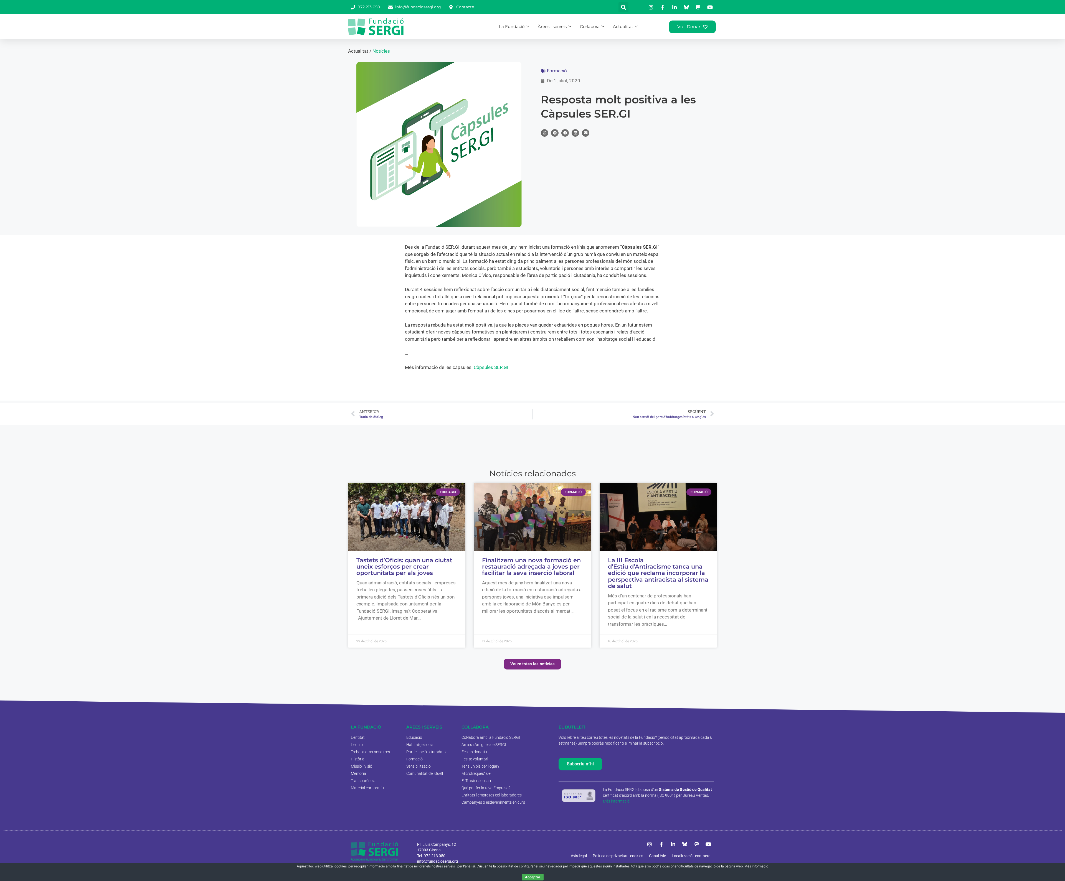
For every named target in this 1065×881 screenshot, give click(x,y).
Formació (557, 70)
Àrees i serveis (552, 26)
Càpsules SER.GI (491, 367)
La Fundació (511, 26)
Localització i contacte (691, 856)
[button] (623, 7)
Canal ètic (657, 856)
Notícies (381, 51)
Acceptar (532, 877)
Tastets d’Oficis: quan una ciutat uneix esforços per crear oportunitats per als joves (404, 567)
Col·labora (590, 26)
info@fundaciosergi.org (437, 861)
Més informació (616, 801)
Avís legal (579, 856)
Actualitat (623, 26)
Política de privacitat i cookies (618, 856)
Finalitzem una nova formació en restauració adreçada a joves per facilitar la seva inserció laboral (531, 567)
